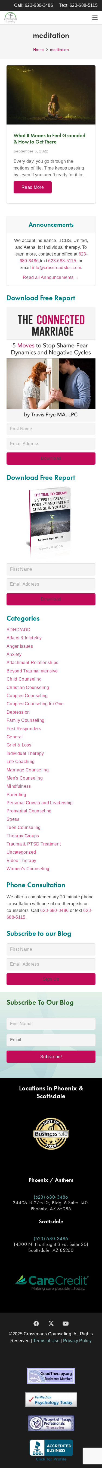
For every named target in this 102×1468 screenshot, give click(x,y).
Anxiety (14, 654)
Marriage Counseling (28, 770)
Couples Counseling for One (35, 703)
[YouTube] (66, 1323)
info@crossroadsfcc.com (56, 267)
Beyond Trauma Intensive (32, 671)
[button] (95, 17)
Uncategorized (21, 852)
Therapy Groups (23, 836)
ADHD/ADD (19, 629)
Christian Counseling (28, 687)
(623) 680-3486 (51, 1197)
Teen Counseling (24, 827)
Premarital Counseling (29, 811)
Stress (13, 819)
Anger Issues (20, 646)
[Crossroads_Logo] (10, 17)
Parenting (16, 794)
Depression (18, 712)
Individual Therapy (25, 753)
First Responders (24, 728)
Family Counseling (25, 720)
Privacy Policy (77, 1340)
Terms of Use (46, 1340)
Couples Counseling (27, 695)
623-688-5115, (63, 261)
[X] (51, 1323)
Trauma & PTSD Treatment (34, 844)
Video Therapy (21, 860)
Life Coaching (21, 761)
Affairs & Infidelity (24, 638)
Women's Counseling (28, 868)
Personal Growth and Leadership (40, 802)
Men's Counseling (25, 778)
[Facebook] (36, 1323)
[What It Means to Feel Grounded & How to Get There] (51, 134)
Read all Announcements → (51, 277)
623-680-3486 (54, 910)
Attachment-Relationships (32, 662)
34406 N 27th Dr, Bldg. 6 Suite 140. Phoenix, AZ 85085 (51, 1205)
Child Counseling (24, 679)
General (15, 737)
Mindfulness (19, 786)
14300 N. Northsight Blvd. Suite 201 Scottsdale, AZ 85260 (51, 1247)
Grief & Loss (19, 745)
